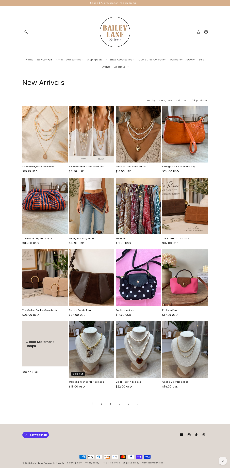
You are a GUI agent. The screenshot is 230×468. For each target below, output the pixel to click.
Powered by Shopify (54, 463)
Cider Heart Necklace (128, 382)
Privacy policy (92, 462)
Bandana (121, 238)
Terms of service (111, 462)
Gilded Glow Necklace (175, 382)
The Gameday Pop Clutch (37, 238)
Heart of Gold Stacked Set (131, 166)
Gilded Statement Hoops (40, 344)
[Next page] (137, 403)
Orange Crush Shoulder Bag (179, 166)
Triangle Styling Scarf (81, 238)
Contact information (153, 462)
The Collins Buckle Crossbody (39, 310)
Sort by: (151, 100)
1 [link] (92, 404)
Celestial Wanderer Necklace (86, 382)
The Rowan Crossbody (175, 238)
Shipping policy (131, 462)
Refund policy (74, 462)
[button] (26, 32)
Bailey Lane (37, 463)
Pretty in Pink (169, 310)
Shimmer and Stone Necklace (86, 166)
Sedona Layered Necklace (38, 166)
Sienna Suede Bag (80, 310)
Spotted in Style (125, 310)
